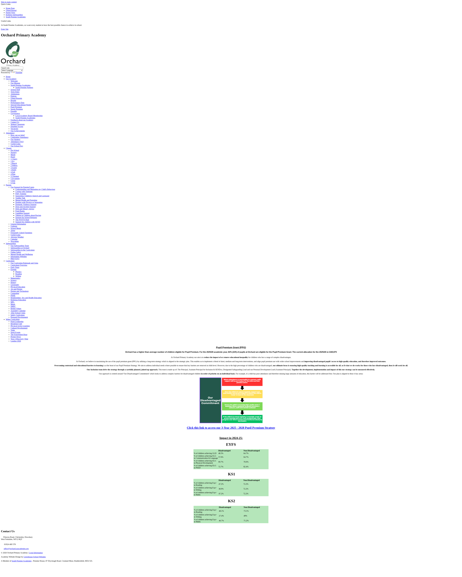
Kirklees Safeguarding (14, 15)
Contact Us (15, 122)
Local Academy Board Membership (29, 116)
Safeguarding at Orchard (20, 248)
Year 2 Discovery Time (19, 339)
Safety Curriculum (18, 315)
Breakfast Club (16, 324)
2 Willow (14, 165)
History (13, 283)
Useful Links (15, 144)
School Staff (15, 90)
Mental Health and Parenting (26, 200)
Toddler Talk (20, 198)
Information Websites (19, 257)
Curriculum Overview (19, 265)
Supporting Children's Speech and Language (32, 196)
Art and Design (16, 289)
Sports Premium (17, 109)
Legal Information (36, 553)
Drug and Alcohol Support (25, 207)
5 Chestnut (15, 176)
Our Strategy (15, 139)
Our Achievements (18, 131)
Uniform (14, 226)
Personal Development (19, 317)
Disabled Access (17, 126)
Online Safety (16, 252)
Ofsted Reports (16, 98)
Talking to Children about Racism (28, 215)
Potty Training (20, 194)
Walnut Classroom (18, 124)
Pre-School (15, 150)
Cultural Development (19, 328)
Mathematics (15, 278)
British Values (16, 309)
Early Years (15, 267)
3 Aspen (14, 168)
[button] (11, 21)
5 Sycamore (15, 178)
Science (13, 280)
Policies (13, 96)
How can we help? (18, 135)
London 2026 (16, 341)
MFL (13, 302)
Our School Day (17, 146)
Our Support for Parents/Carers (22, 187)
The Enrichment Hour (19, 335)
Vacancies (14, 129)
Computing (15, 293)
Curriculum (10, 261)
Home (8, 77)
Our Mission (15, 83)
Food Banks (20, 211)
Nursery (14, 152)
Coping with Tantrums (23, 191)
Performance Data (17, 103)
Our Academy (11, 79)
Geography (15, 285)
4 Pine (13, 174)
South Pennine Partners (24, 87)
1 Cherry (14, 159)
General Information (18, 224)
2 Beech (14, 163)
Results (13, 100)
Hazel (13, 157)
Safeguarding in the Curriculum (23, 250)
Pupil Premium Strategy (231, 427)
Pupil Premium (16, 107)
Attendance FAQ (17, 142)
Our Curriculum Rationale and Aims (24, 263)
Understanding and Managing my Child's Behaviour (35, 189)
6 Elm (13, 181)
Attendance (10, 133)
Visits (13, 330)
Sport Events (15, 332)
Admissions (15, 94)
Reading (18, 274)
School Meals (16, 228)
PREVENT (15, 259)
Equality (14, 111)
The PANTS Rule (22, 220)
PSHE (13, 296)
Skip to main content (9, 2)
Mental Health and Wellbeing (22, 254)
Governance (15, 113)
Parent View (10, 13)
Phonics (18, 272)
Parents (8, 185)
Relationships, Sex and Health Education (26, 298)
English (13, 270)
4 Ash (13, 172)
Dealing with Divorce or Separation (28, 202)
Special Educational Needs (21, 105)
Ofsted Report (11, 10)
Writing (18, 276)
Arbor (13, 230)
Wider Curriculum (12, 319)
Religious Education (18, 300)
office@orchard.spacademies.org (16, 549)
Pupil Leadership (17, 322)
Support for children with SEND (27, 222)
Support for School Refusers (26, 217)
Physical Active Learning (20, 326)
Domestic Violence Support (25, 204)
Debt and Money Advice (24, 209)
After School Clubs (18, 313)
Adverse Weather (17, 237)
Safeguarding (11, 244)
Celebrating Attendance (19, 137)
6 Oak (13, 183)
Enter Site (4, 29)
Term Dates (15, 92)
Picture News (16, 337)
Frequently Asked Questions (21, 233)
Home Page (10, 8)
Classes (8, 148)
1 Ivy (13, 161)
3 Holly (13, 170)
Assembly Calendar (18, 311)
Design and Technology (20, 291)
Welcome (14, 81)
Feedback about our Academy (22, 120)
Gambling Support (22, 213)
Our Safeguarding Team (20, 246)
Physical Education (18, 287)
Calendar (14, 239)
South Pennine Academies (16, 17)
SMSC (13, 306)
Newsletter (15, 241)
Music (13, 304)
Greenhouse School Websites (35, 557)
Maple (13, 155)
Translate (18, 73)
